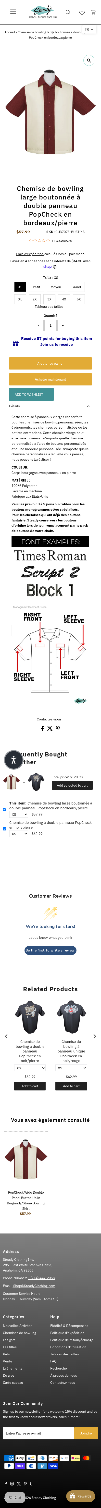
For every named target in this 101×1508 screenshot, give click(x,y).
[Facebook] (6, 1484)
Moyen (56, 287)
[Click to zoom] (88, 60)
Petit (36, 287)
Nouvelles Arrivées (17, 1325)
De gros (8, 1375)
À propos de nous (63, 1375)
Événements (12, 1368)
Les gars (9, 1340)
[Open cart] (93, 12)
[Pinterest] (25, 1484)
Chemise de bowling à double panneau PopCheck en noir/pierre (50, 825)
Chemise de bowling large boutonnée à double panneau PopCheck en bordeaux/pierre (50, 805)
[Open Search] (68, 12)
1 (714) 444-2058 (41, 1278)
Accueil (10, 32)
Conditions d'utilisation (68, 1347)
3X (49, 299)
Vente (7, 1361)
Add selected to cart (72, 785)
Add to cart (30, 1086)
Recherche (58, 1368)
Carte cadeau (13, 1382)
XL (20, 299)
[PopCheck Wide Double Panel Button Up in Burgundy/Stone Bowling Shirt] (26, 1159)
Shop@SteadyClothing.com (34, 1286)
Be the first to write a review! (50, 950)
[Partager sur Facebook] (43, 729)
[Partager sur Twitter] (50, 729)
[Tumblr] (31, 1484)
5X (79, 299)
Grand (76, 287)
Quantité (50, 315)
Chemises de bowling (19, 1333)
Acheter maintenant (50, 379)
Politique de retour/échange (71, 1340)
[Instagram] (12, 1484)
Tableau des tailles (49, 307)
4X (64, 299)
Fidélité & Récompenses (69, 1325)
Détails (14, 406)
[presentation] (6, 1036)
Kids (6, 1354)
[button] (89, 29)
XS (20, 287)
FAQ (53, 1361)
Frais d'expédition (30, 254)
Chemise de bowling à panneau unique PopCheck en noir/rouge (71, 1051)
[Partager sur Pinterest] (58, 729)
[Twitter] (19, 1484)
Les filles (10, 1347)
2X (35, 299)
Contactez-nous (49, 719)
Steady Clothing (44, 1498)
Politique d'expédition (67, 1333)
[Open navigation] (13, 12)
